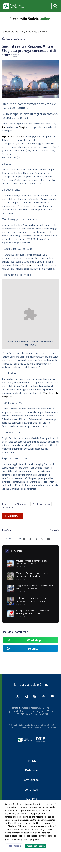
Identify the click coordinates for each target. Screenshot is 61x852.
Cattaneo (27, 265)
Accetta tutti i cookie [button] (36, 846)
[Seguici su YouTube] (53, 696)
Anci (4, 127)
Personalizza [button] (14, 845)
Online (45, 18)
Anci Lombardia (18, 136)
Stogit (22, 127)
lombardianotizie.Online (31, 684)
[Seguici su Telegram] (27, 696)
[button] (55, 6)
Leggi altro (34, 839)
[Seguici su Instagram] (35, 696)
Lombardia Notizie (24, 18)
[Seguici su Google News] (44, 696)
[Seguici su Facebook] (10, 696)
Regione (6, 136)
